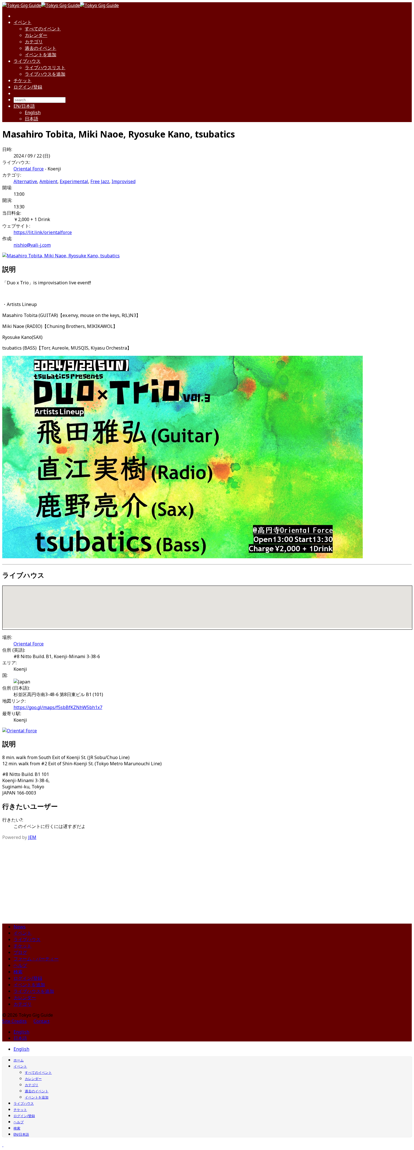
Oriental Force (29, 169)
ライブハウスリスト (45, 67)
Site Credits (14, 1021)
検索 (18, 972)
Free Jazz (99, 181)
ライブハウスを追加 (45, 74)
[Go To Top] (2, 1145)
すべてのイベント (43, 29)
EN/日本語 (24, 106)
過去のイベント (40, 48)
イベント (23, 22)
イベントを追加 (40, 54)
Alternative (25, 181)
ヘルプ (20, 965)
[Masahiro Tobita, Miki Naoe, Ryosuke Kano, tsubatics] (61, 256)
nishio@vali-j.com (32, 245)
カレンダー (36, 35)
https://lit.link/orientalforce (43, 232)
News (20, 927)
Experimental (74, 181)
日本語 (31, 119)
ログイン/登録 (28, 87)
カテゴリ (34, 42)
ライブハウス (27, 61)
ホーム (19, 1060)
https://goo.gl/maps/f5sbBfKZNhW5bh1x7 (58, 707)
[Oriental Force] (19, 731)
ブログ (20, 952)
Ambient (48, 181)
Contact (42, 1021)
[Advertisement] (207, 879)
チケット (23, 80)
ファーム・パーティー (36, 959)
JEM (32, 837)
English (33, 112)
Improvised (123, 181)
